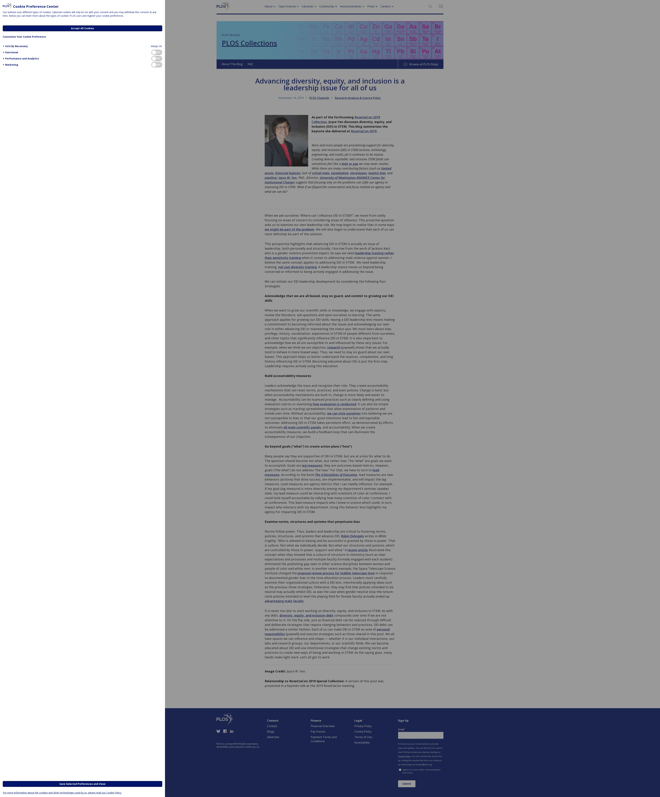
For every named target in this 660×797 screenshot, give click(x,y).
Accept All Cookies (82, 28)
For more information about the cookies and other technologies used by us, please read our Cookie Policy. (62, 792)
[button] (15, 46)
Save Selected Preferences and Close (82, 783)
